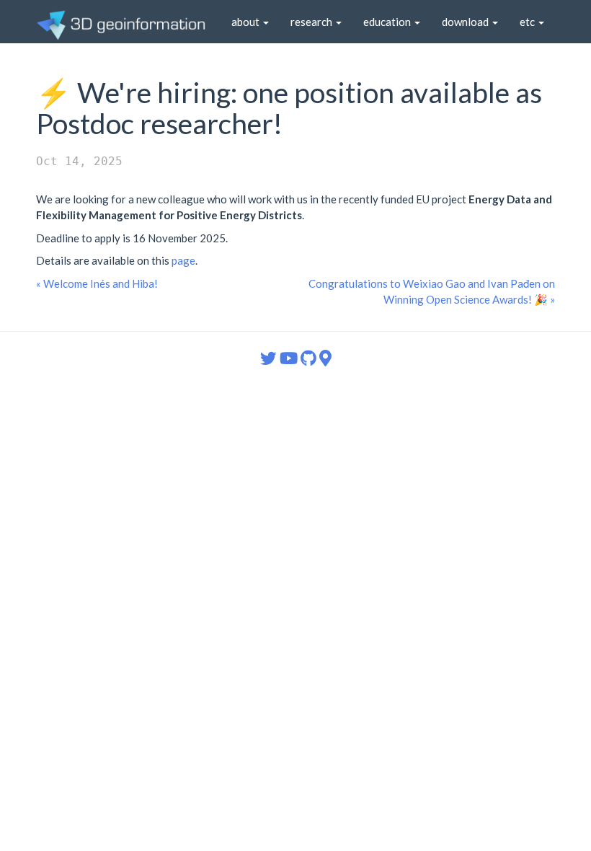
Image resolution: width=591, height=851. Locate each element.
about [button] (246, 21)
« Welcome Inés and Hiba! (97, 283)
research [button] (312, 21)
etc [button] (528, 21)
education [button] (388, 21)
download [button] (466, 21)
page (183, 260)
